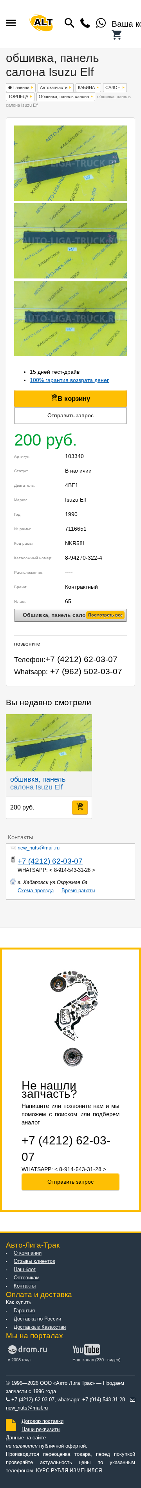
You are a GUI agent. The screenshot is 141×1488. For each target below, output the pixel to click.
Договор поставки (42, 1421)
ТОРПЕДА (18, 96)
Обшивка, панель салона (64, 96)
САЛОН (113, 87)
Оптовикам (27, 1278)
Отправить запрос (70, 415)
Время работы (78, 890)
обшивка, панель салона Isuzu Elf (37, 783)
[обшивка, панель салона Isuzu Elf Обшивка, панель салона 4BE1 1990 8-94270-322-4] (70, 199)
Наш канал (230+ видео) (96, 1359)
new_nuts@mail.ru (39, 848)
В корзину (74, 398)
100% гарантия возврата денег (69, 380)
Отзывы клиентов (34, 1261)
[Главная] (41, 24)
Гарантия (24, 1310)
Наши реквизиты (41, 1429)
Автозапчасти (53, 87)
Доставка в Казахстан (40, 1327)
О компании (28, 1253)
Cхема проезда (36, 890)
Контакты (25, 1286)
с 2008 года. (20, 1359)
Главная (20, 87)
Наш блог (25, 1269)
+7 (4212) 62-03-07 (50, 861)
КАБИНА (86, 87)
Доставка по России (37, 1319)
